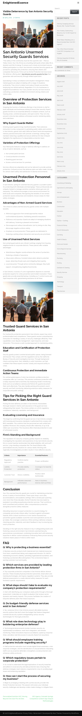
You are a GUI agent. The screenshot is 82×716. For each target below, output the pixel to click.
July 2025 (60, 142)
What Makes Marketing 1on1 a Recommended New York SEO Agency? (66, 42)
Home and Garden (62, 244)
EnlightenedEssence (15, 2)
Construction (61, 206)
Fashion (59, 216)
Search (57, 8)
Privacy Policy (28, 713)
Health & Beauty (62, 239)
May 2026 (60, 95)
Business (59, 202)
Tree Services (61, 291)
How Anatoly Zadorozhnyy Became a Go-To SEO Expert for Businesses (66, 33)
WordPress (75, 713)
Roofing (59, 263)
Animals (59, 192)
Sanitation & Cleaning (63, 267)
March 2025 (60, 161)
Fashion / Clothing (62, 220)
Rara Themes (57, 713)
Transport (60, 286)
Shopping (60, 277)
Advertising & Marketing (64, 183)
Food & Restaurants (63, 230)
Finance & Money (62, 225)
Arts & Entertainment (63, 197)
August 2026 (61, 81)
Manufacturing (61, 253)
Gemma (17, 17)
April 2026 (60, 100)
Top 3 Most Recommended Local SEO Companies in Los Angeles (65, 51)
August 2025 (60, 138)
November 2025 (62, 124)
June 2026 (60, 91)
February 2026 (61, 110)
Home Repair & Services (64, 249)
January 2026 (61, 114)
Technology (60, 282)
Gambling (60, 235)
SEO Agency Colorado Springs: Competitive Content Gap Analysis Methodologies (41, 699)
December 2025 (61, 119)
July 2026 (60, 86)
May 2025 (60, 152)
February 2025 (61, 166)
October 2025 (61, 128)
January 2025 (61, 171)
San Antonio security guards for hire (34, 74)
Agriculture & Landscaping (65, 188)
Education (60, 211)
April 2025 (60, 157)
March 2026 (60, 105)
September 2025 (62, 133)
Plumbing (60, 258)
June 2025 (60, 147)
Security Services (62, 272)
